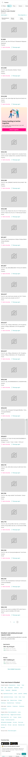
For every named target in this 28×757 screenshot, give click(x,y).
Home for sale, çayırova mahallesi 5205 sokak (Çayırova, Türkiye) (14, 609)
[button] (17, 622)
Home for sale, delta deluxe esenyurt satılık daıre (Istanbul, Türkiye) (14, 467)
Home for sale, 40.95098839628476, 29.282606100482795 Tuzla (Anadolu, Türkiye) (14, 381)
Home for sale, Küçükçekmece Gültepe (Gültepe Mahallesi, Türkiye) (14, 239)
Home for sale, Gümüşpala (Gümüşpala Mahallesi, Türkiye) (14, 410)
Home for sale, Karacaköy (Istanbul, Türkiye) (11, 69)
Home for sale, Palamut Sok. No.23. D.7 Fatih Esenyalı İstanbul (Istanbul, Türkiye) (14, 210)
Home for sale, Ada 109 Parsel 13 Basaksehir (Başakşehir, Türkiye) (14, 41)
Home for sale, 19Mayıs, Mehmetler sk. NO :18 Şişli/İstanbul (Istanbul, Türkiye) (14, 353)
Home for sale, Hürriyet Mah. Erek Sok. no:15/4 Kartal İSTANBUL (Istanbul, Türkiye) (14, 523)
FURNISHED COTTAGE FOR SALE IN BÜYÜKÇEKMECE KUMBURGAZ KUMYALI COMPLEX (14, 438)
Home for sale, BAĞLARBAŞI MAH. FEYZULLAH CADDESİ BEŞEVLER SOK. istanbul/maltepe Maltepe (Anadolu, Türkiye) (14, 267)
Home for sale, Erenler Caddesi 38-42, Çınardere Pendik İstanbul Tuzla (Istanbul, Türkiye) (14, 154)
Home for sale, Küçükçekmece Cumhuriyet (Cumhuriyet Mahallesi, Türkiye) (14, 580)
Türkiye (4, 9)
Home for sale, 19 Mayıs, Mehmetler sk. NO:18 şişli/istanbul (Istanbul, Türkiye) (14, 324)
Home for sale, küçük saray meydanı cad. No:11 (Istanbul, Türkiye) (14, 296)
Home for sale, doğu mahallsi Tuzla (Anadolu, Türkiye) (13, 495)
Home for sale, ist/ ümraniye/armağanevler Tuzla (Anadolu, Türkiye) (14, 552)
